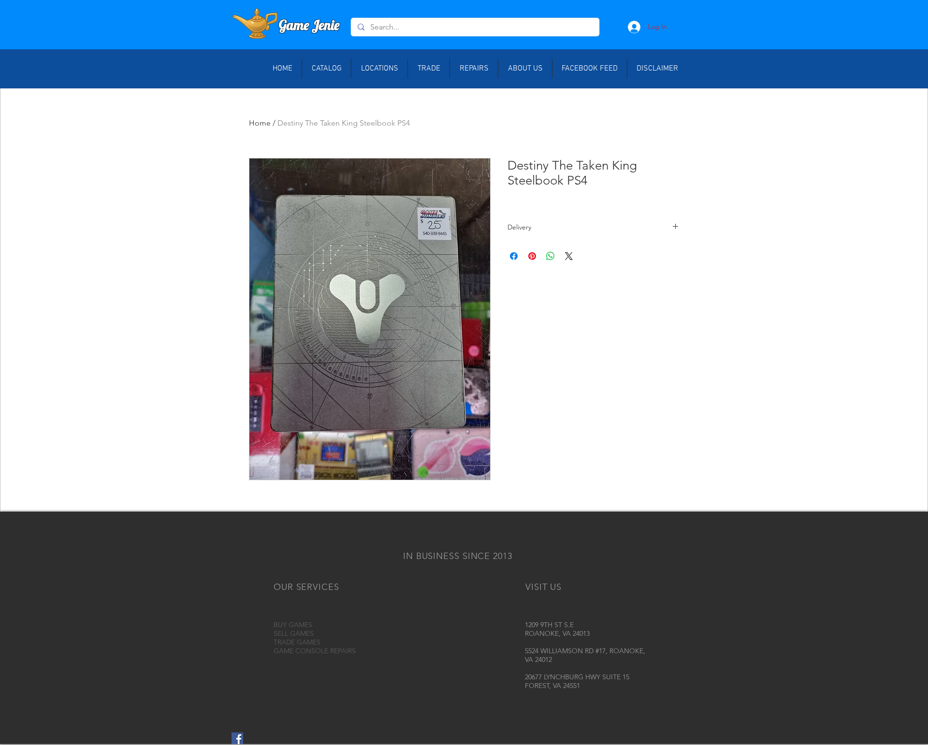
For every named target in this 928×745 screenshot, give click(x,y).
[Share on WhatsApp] (550, 256)
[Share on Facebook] (514, 256)
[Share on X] (569, 256)
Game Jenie (309, 24)
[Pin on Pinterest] (532, 256)
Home (260, 123)
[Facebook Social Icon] (237, 738)
